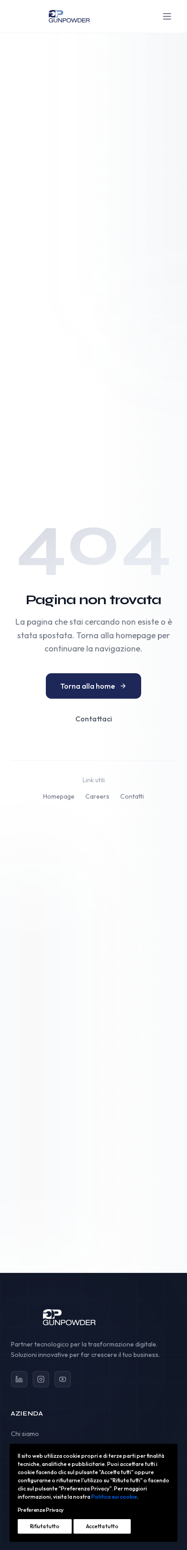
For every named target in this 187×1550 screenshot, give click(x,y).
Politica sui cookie (114, 1496)
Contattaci (93, 718)
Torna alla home (87, 686)
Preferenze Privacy (41, 1509)
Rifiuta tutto (44, 1526)
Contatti (132, 796)
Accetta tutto (102, 1526)
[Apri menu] (167, 16)
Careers (97, 796)
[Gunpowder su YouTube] (62, 1379)
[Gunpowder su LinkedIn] (19, 1379)
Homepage (58, 796)
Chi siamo (25, 1434)
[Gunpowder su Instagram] (41, 1379)
